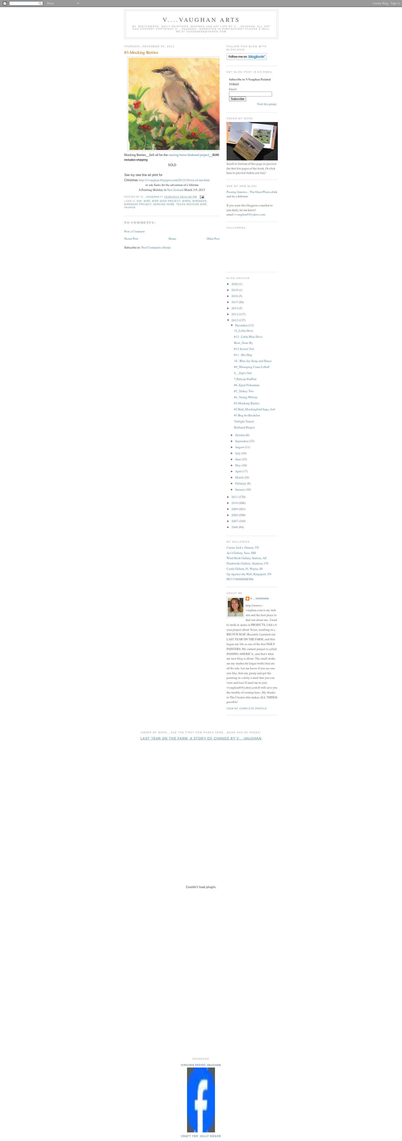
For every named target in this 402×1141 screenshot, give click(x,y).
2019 (235, 290)
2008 (235, 515)
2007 (235, 521)
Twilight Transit (244, 421)
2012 (235, 320)
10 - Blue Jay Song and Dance (253, 361)
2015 (235, 302)
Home (172, 238)
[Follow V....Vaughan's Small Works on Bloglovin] (247, 59)
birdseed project (137, 204)
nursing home (163, 204)
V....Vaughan (259, 598)
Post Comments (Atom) (156, 247)
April (238, 471)
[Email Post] (202, 197)
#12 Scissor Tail (244, 349)
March (239, 477)
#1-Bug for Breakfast (247, 415)
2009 (235, 509)
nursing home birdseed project (189, 155)
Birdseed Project (244, 427)
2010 (235, 503)
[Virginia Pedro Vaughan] (201, 1131)
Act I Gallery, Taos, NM (241, 553)
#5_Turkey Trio (244, 391)
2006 (235, 527)
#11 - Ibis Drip (243, 355)
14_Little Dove (243, 330)
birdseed (200, 201)
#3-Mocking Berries (246, 403)
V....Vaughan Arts (201, 19)
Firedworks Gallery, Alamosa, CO (247, 563)
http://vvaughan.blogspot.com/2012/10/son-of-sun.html (174, 180)
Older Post (213, 238)
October (240, 435)
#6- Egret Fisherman (246, 385)
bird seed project (166, 201)
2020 (235, 284)
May (238, 465)
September (242, 441)
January (240, 489)
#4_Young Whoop (245, 397)
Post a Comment (134, 231)
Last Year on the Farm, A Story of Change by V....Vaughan (201, 738)
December (241, 325)
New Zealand (175, 190)
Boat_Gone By (243, 343)
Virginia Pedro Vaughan (201, 1065)
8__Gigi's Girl (243, 373)
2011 (235, 497)
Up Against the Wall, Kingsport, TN (249, 574)
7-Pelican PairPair (245, 379)
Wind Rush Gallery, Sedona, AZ (247, 558)
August (240, 447)
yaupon (129, 207)
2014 (235, 308)
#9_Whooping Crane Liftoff (251, 367)
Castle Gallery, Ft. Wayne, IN (245, 569)
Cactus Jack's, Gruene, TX (243, 547)
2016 (235, 296)
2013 (235, 314)
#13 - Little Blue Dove (248, 337)
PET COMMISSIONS (240, 579)
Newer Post (131, 238)
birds (186, 201)
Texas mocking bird (191, 204)
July (238, 453)
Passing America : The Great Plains (248, 192)
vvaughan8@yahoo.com (249, 214)
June (238, 459)
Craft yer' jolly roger (201, 1136)
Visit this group (266, 104)
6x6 (139, 201)
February (241, 483)
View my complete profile (247, 708)
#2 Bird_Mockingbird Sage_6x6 (254, 409)
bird (147, 201)
